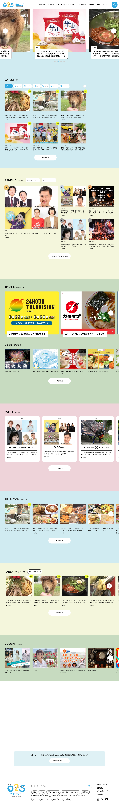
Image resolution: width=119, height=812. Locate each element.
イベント (73, 5)
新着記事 (42, 5)
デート (36, 799)
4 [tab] (58, 61)
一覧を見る (45, 157)
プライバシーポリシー (104, 791)
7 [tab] (63, 61)
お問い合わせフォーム (59, 761)
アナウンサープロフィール (71, 792)
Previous (5, 31)
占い (98, 5)
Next (113, 31)
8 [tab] (64, 61)
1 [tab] (54, 61)
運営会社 (100, 788)
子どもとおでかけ (54, 792)
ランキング (51, 5)
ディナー (64, 795)
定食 (47, 795)
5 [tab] (60, 61)
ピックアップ (62, 5)
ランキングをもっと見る (59, 256)
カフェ (73, 795)
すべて (10, 86)
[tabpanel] (39, 34)
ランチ (42, 792)
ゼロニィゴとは (102, 785)
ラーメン (55, 795)
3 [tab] (57, 61)
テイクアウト (46, 799)
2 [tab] (55, 61)
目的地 (91, 5)
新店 (68, 799)
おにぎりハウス (58, 799)
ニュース (106, 5)
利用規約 (100, 794)
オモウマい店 (38, 795)
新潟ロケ (85, 792)
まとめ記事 (82, 5)
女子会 (81, 795)
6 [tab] (61, 61)
